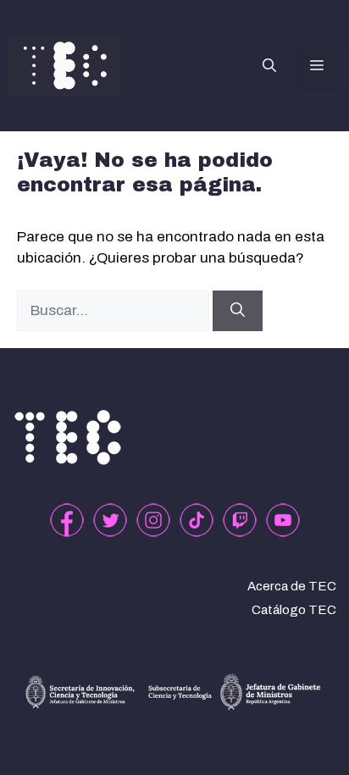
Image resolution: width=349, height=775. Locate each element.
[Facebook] (67, 520)
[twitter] (110, 520)
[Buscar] (238, 311)
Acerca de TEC (291, 586)
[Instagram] (153, 520)
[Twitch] (240, 520)
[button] (269, 66)
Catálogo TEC (294, 610)
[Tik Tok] (196, 520)
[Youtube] (283, 520)
